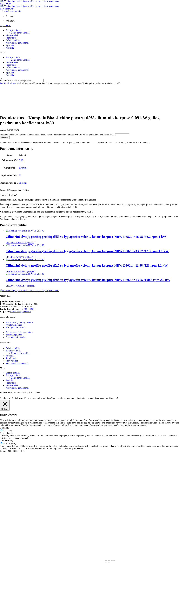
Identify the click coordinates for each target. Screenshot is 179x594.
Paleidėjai (10, 356)
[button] (89, 52)
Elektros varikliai (13, 30)
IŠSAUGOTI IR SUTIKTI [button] (12, 451)
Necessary (7, 430)
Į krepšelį (5, 138)
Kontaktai (10, 48)
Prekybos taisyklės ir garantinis (19, 322)
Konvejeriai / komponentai (17, 43)
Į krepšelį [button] (31, 242)
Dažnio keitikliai (13, 40)
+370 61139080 (28, 309)
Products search (10, 80)
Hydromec (23, 168)
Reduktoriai (11, 38)
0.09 (21, 160)
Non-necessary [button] (6, 440)
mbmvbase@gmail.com (20, 311)
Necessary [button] (4, 428)
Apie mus (10, 45)
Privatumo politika (14, 325)
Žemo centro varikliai (20, 33)
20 (20, 175)
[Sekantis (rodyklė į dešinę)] (109, 562)
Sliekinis (23, 183)
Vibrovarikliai (12, 35)
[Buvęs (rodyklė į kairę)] (106, 562)
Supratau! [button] (113, 398)
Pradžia (3, 83)
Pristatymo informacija (15, 327)
